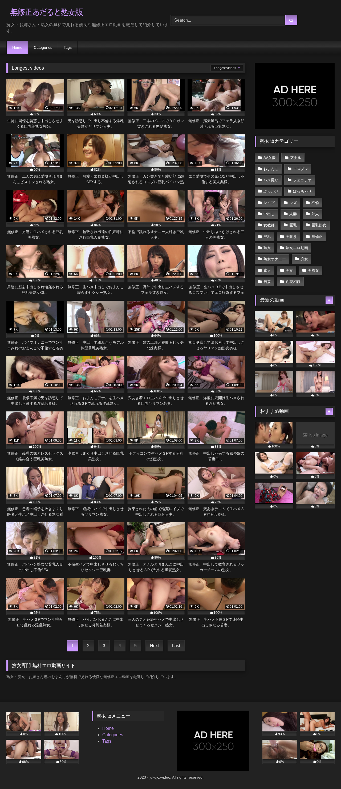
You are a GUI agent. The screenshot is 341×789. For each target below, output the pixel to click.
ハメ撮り (270, 180)
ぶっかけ (270, 191)
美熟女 (313, 270)
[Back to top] (324, 773)
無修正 (317, 236)
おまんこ (270, 169)
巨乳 (293, 225)
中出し (269, 214)
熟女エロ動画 (297, 248)
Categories (43, 47)
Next (154, 645)
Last (176, 645)
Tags (68, 47)
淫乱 (267, 236)
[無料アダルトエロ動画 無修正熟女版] (46, 13)
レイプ (269, 203)
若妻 (267, 281)
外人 (315, 214)
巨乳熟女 (318, 225)
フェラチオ (302, 180)
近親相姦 (293, 281)
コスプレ (300, 169)
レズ (293, 203)
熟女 (267, 248)
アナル (295, 157)
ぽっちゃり (302, 191)
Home (17, 47)
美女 (289, 270)
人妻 (293, 214)
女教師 (269, 225)
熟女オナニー (274, 259)
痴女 (304, 259)
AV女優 (269, 157)
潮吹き (291, 236)
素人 (267, 270)
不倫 (315, 203)
